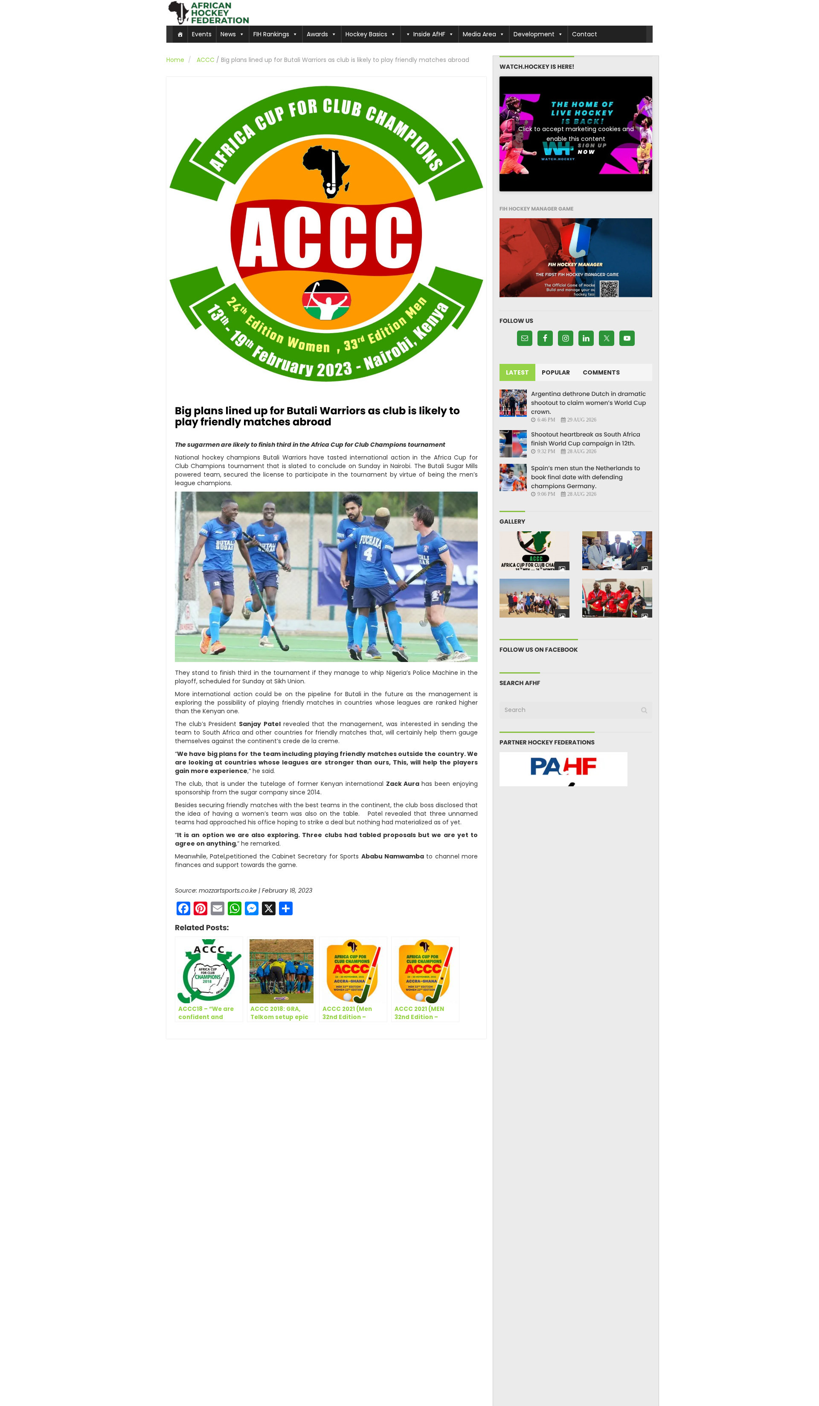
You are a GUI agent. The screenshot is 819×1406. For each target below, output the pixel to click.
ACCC (206, 60)
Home (175, 60)
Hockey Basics (366, 34)
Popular (556, 372)
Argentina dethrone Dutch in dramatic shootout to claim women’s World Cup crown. (588, 403)
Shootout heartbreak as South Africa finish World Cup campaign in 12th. (585, 439)
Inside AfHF (429, 34)
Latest (517, 372)
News (228, 34)
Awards (317, 34)
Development (534, 34)
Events (202, 34)
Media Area (479, 34)
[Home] (180, 34)
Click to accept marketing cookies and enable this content (576, 134)
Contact (584, 34)
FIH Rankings (271, 34)
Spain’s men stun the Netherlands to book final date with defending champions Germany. (585, 477)
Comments (601, 372)
